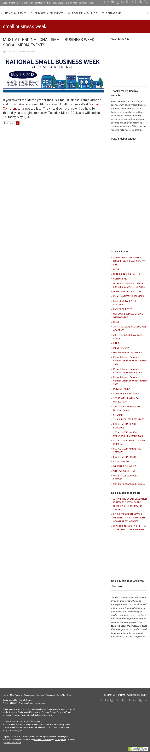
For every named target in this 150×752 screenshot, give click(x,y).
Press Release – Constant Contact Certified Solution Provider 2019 (130, 381)
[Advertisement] (130, 64)
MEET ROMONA (121, 348)
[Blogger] (140, 2)
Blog (69, 695)
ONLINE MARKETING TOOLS (127, 352)
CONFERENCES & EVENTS (126, 274)
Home (5, 695)
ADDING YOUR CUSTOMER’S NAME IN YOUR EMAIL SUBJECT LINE (129, 261)
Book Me (61, 695)
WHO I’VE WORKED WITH (125, 471)
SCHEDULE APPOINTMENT (126, 393)
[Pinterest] (130, 2)
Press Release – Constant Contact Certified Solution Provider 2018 (130, 361)
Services (40, 695)
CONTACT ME (113, 13)
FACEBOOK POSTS (122, 309)
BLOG (94, 13)
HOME (8, 13)
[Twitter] (107, 2)
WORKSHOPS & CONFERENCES (129, 484)
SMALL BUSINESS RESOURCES (128, 419)
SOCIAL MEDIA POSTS (124, 457)
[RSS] (135, 2)
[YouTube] (126, 2)
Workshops (29, 695)
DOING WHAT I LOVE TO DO (127, 291)
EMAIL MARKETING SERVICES (128, 296)
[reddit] (144, 2)
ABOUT (22, 13)
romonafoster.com (13, 742)
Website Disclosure (42, 740)
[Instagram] (116, 2)
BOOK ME (77, 13)
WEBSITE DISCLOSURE (124, 466)
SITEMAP (118, 415)
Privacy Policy (60, 740)
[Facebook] (102, 2)
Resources (50, 695)
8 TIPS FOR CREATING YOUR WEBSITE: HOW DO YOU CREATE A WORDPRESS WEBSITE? (129, 518)
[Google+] (121, 2)
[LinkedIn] (112, 2)
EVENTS (58, 13)
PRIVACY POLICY (122, 389)
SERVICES (40, 13)
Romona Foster (28, 51)
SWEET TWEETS (121, 461)
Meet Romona (16, 695)
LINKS (116, 343)
